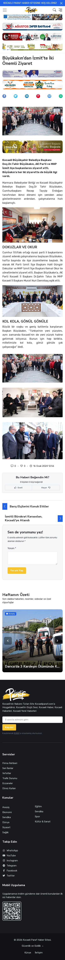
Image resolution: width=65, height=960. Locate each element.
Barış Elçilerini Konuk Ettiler (29, 506)
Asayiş (5, 807)
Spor (37, 816)
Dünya (5, 822)
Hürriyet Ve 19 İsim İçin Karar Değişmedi (32, 666)
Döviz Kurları (9, 788)
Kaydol (9, 727)
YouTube (11, 855)
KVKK (16, 733)
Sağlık (5, 832)
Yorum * (12, 548)
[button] (54, 10)
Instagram (12, 860)
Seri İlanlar (7, 768)
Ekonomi (7, 812)
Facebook (12, 870)
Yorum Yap (16, 570)
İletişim (39, 952)
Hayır (44, 487)
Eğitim (38, 806)
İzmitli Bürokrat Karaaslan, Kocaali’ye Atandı (23, 518)
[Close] (61, 3)
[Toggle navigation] (4, 10)
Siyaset (6, 827)
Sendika (6, 817)
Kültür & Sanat (42, 821)
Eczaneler (7, 783)
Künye (27, 952)
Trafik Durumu (9, 778)
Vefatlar (6, 773)
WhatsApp (12, 850)
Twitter (11, 875)
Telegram (12, 865)
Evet (20, 487)
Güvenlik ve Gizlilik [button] (31, 945)
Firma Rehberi (9, 763)
